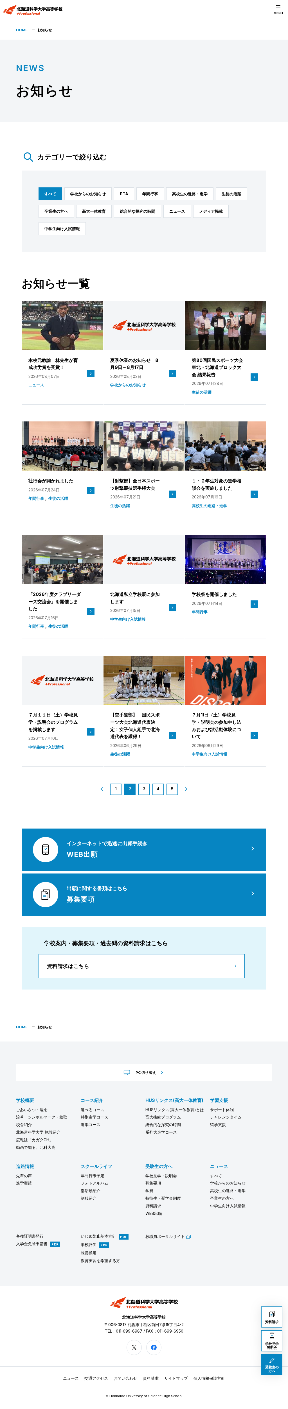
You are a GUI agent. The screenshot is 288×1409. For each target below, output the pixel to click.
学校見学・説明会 (161, 1175)
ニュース (177, 211)
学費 (149, 1190)
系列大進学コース (161, 1132)
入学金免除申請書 (32, 1244)
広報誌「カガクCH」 (34, 1139)
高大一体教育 (94, 211)
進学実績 (24, 1183)
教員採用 (88, 1253)
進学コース (90, 1124)
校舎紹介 (24, 1124)
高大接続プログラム (163, 1117)
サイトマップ (176, 1378)
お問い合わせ (125, 1378)
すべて (50, 193)
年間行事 (150, 193)
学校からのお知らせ (88, 193)
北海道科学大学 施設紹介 (38, 1132)
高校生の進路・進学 (190, 193)
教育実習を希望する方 (100, 1260)
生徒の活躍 (231, 193)
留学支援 (218, 1124)
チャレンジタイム (226, 1117)
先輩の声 (24, 1175)
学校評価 (88, 1244)
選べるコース (92, 1109)
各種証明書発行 (30, 1236)
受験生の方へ (158, 1166)
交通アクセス (96, 1378)
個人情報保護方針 (209, 1378)
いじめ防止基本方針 (98, 1236)
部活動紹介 (90, 1190)
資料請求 (153, 1205)
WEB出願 (153, 1213)
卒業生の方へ (56, 211)
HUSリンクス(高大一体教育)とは (174, 1109)
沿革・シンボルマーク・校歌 (41, 1117)
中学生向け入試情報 (62, 228)
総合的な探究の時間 (137, 211)
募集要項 (153, 1183)
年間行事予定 (92, 1175)
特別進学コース (94, 1117)
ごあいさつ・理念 (32, 1109)
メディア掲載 (211, 211)
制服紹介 (88, 1198)
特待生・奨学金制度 (163, 1198)
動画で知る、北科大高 (35, 1147)
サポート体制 (222, 1109)
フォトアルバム (94, 1183)
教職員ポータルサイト (165, 1236)
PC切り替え (146, 1072)
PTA (124, 193)
